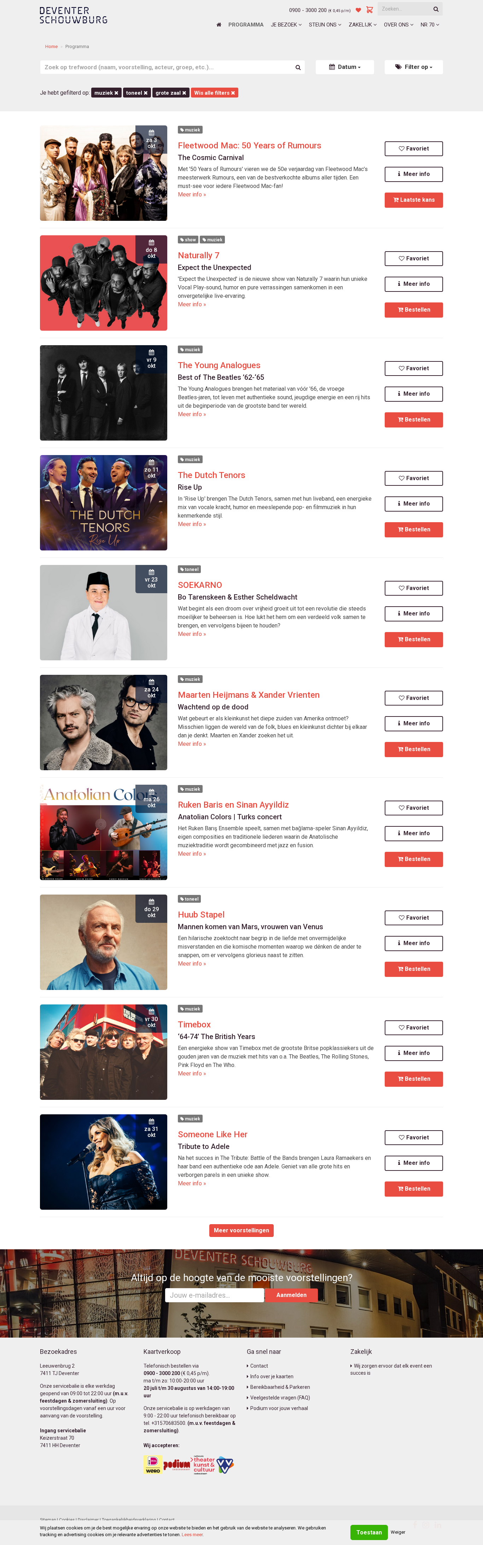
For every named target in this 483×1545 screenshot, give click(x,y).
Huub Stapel (201, 915)
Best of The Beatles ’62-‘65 (221, 377)
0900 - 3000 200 (308, 10)
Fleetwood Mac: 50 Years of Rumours (249, 146)
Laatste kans (417, 199)
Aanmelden (292, 1295)
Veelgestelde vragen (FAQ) (280, 1397)
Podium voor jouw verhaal (279, 1408)
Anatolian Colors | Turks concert (230, 817)
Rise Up (190, 487)
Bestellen (417, 309)
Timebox (194, 1025)
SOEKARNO (200, 585)
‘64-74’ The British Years (216, 1036)
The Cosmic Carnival (211, 157)
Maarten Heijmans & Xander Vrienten (249, 695)
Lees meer (192, 1534)
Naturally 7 (199, 255)
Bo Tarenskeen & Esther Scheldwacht (237, 597)
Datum (347, 66)
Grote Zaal (169, 93)
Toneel (135, 93)
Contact (259, 1366)
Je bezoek (284, 25)
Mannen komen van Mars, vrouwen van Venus (250, 926)
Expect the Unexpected (214, 267)
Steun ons (323, 25)
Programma (246, 25)
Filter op (416, 66)
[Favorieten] (358, 10)
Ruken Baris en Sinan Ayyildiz (233, 805)
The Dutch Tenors (211, 475)
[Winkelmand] (370, 10)
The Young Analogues (219, 365)
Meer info (416, 174)
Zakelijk (361, 25)
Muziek (104, 93)
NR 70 (428, 25)
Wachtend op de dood (213, 707)
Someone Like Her (213, 1134)
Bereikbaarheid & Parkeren (280, 1387)
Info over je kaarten (271, 1376)
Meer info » (192, 194)
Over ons (397, 25)
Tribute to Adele (203, 1146)
